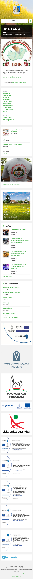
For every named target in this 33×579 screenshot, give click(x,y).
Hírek (24, 82)
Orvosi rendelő (15, 135)
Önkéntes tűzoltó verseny (11, 184)
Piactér (5, 153)
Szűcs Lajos (6, 303)
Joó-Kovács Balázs (9, 313)
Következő (6, 115)
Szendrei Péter (7, 308)
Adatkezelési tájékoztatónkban (23, 573)
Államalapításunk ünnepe (18, 229)
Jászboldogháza (8, 34)
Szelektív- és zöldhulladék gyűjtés (12, 144)
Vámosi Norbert (7, 297)
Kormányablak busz (8, 150)
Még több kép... (7, 276)
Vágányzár (6, 139)
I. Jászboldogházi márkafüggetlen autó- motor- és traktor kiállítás (20, 240)
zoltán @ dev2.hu (16, 576)
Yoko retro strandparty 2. (8, 119)
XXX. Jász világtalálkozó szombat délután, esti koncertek (18, 266)
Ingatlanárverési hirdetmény (11, 287)
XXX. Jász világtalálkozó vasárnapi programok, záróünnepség (18, 253)
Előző (5, 91)
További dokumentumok (10, 318)
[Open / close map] (30, 21)
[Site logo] (16, 16)
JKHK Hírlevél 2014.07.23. (12, 77)
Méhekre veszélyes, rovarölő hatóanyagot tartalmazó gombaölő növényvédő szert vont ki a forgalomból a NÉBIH (8, 102)
